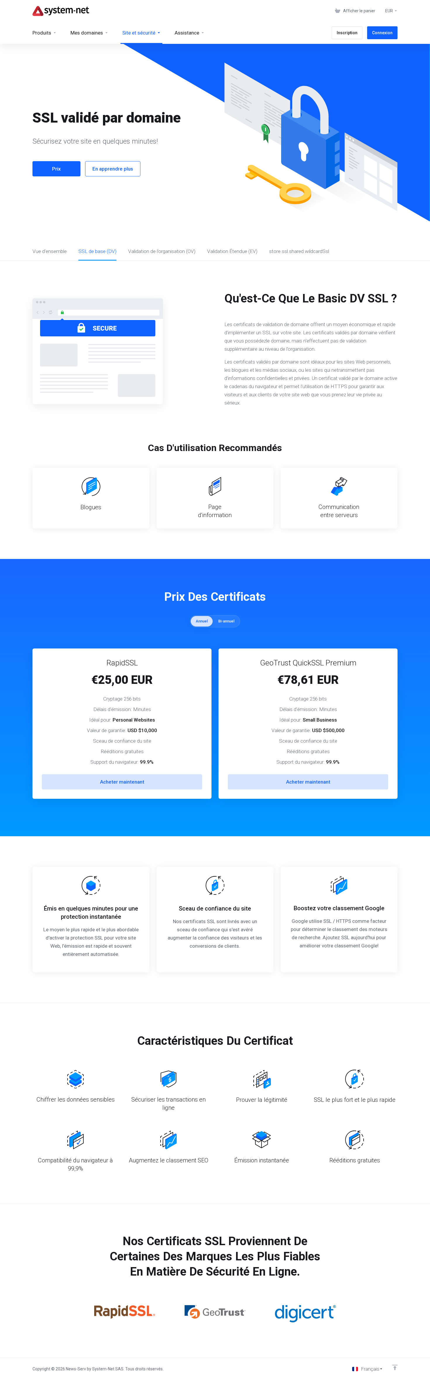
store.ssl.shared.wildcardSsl (299, 251)
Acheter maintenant (122, 782)
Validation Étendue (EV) (232, 251)
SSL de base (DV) (97, 251)
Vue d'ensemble (49, 251)
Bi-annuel (226, 621)
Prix (56, 169)
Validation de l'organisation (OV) (161, 251)
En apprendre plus (112, 169)
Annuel (202, 621)
